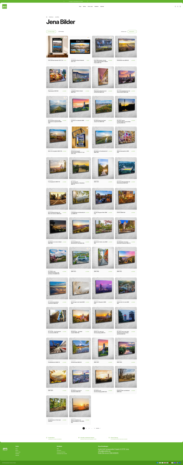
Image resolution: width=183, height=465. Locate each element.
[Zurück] (64, 1)
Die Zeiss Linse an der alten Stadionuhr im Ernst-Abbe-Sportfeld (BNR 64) (123, 333)
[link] (113, 449)
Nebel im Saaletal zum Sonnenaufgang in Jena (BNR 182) (77, 421)
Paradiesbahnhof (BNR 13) (54, 362)
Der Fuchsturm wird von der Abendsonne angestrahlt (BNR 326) (55, 121)
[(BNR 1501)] (103, 168)
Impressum (59, 450)
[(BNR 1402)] (126, 348)
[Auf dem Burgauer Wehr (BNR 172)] (103, 199)
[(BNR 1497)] (103, 348)
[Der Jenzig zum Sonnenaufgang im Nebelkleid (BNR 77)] (80, 168)
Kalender (17, 455)
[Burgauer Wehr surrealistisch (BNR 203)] (126, 377)
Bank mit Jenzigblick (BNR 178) (55, 151)
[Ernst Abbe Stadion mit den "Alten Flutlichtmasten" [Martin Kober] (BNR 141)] (103, 46)
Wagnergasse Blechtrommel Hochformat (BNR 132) (100, 91)
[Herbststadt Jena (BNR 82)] (126, 46)
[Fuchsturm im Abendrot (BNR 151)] (80, 107)
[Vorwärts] (87, 1)
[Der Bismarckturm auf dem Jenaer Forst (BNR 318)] (103, 107)
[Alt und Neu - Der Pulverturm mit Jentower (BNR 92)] (57, 318)
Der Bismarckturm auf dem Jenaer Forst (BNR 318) (100, 121)
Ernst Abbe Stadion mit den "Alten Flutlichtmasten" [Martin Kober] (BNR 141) (101, 61)
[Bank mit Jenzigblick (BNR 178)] (57, 137)
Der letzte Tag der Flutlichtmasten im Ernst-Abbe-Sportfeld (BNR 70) (124, 121)
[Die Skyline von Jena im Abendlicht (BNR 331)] (80, 377)
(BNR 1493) (96, 271)
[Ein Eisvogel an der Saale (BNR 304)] (80, 288)
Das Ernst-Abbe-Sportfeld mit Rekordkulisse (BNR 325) (123, 182)
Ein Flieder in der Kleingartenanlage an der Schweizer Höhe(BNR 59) (53, 272)
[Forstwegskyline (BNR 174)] (57, 168)
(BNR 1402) (119, 362)
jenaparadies (50, 89)
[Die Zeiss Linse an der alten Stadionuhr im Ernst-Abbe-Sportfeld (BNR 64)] (126, 318)
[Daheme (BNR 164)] (126, 199)
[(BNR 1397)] (57, 377)
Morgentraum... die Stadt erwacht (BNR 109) (76, 332)
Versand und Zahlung (61, 452)
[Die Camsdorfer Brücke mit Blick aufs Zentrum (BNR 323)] (57, 199)
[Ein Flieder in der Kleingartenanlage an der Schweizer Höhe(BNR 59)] (57, 258)
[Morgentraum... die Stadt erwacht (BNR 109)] (80, 318)
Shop (16, 448)
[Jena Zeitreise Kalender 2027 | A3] (57, 46)
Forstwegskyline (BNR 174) (54, 181)
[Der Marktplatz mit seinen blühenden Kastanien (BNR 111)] (126, 228)
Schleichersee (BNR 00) (76, 362)
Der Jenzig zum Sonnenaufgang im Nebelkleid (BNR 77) (77, 183)
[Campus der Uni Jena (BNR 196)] (126, 288)
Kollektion (17, 453)
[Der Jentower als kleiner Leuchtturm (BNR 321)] (57, 288)
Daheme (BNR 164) (121, 212)
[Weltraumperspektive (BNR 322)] (126, 137)
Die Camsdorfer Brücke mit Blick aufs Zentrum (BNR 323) (54, 213)
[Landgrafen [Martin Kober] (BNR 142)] (80, 77)
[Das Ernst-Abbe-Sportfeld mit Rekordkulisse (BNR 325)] (126, 168)
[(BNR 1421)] (126, 258)
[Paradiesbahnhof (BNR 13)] (57, 348)
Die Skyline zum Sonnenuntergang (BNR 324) (100, 391)
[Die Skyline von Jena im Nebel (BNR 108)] (57, 228)
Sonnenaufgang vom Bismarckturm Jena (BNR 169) (77, 242)
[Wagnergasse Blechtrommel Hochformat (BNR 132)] (103, 77)
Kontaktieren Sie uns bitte (62, 453)
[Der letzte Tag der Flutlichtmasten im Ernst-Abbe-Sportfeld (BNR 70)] (126, 107)
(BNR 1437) (73, 271)
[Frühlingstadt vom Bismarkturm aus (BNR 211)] (80, 199)
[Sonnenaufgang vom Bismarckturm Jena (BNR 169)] (80, 228)
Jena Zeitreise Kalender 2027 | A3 (55, 60)
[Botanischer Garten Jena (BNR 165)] (103, 228)
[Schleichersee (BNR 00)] (80, 348)
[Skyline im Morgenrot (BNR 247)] (103, 288)
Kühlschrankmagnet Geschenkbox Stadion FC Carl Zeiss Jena (77, 152)
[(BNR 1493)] (103, 258)
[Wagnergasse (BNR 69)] (57, 77)
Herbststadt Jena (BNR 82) (123, 60)
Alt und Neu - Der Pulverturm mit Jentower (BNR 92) (54, 332)
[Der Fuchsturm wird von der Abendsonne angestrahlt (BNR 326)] (57, 107)
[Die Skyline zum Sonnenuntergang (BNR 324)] (103, 377)
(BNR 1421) (119, 271)
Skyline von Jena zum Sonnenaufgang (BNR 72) (99, 332)
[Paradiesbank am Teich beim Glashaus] (57, 406)
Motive (16, 450)
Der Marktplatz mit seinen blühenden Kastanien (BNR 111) (124, 242)
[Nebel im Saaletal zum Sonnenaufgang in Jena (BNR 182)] (80, 406)
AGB (58, 448)
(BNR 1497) (96, 362)
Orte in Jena (17, 452)
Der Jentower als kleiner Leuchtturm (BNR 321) (53, 303)
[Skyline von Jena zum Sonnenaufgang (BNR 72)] (103, 318)
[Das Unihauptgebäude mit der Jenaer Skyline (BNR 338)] (126, 77)
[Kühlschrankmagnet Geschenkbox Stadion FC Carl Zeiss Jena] (80, 137)
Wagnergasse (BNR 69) (53, 91)
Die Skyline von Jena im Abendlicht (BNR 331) (76, 391)
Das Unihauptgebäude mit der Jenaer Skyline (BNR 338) (123, 91)
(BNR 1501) (96, 181)
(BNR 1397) (50, 390)
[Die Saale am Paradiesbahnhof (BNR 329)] (103, 137)
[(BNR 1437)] (80, 258)
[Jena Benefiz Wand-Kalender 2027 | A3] (80, 46)
